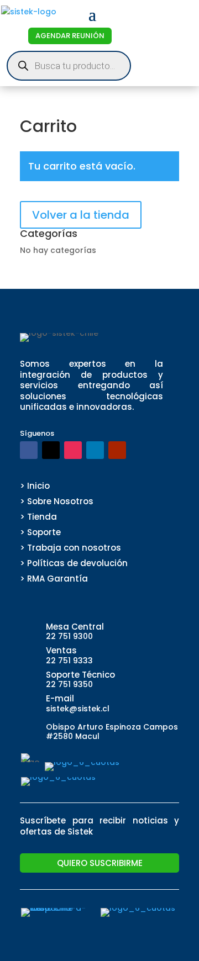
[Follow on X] (51, 450)
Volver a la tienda (80, 215)
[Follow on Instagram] (73, 450)
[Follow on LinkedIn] (95, 450)
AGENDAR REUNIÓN (69, 35)
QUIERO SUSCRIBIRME (100, 863)
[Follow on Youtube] (117, 450)
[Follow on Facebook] (29, 450)
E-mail (60, 698)
